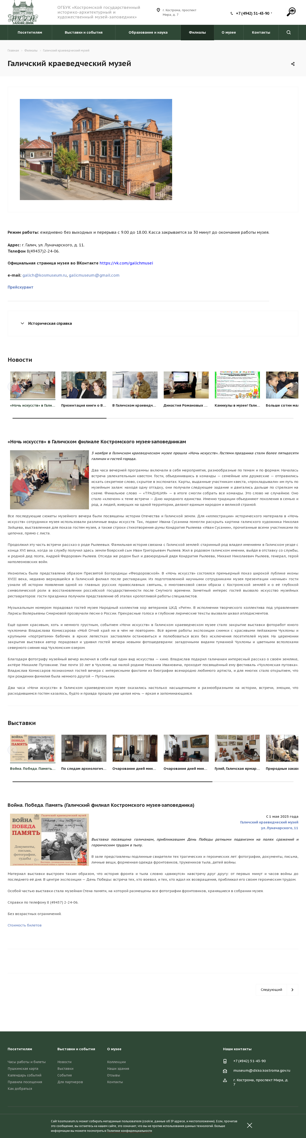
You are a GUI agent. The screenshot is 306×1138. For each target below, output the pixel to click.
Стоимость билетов (25, 925)
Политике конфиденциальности (129, 1131)
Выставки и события (84, 32)
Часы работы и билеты (27, 1062)
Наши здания (118, 1068)
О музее (229, 32)
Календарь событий (24, 1075)
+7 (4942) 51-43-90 (252, 13)
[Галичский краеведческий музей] (96, 149)
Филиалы (197, 32)
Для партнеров (70, 1082)
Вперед (179, 150)
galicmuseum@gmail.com (94, 275)
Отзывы (113, 1075)
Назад (13, 150)
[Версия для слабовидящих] (291, 11)
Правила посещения (25, 1082)
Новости (64, 1062)
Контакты (261, 32)
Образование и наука (148, 32)
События (64, 1075)
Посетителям (30, 32)
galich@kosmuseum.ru (44, 275)
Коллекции (116, 1062)
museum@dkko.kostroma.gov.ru (261, 1070)
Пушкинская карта (23, 1068)
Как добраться (20, 1088)
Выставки (65, 1068)
